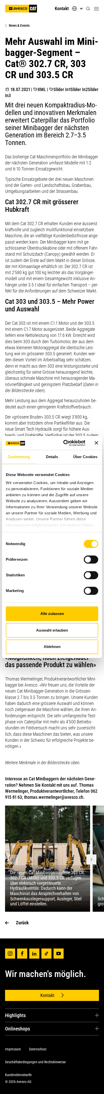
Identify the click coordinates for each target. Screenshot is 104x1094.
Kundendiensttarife (18, 1075)
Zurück (22, 922)
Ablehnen (52, 646)
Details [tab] (52, 457)
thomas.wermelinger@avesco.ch (53, 797)
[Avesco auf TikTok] (46, 954)
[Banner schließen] (96, 443)
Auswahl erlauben (52, 630)
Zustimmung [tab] (19, 457)
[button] (88, 8)
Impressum (13, 1049)
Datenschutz (37, 1049)
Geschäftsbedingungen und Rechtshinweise (35, 1062)
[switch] (91, 559)
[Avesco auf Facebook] (22, 954)
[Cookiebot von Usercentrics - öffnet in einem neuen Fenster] (64, 443)
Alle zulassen (52, 613)
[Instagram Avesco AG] (10, 954)
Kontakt (62, 8)
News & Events (19, 25)
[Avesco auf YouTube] (59, 954)
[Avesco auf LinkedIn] (34, 954)
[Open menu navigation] (96, 8)
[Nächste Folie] (91, 859)
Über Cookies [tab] (85, 457)
